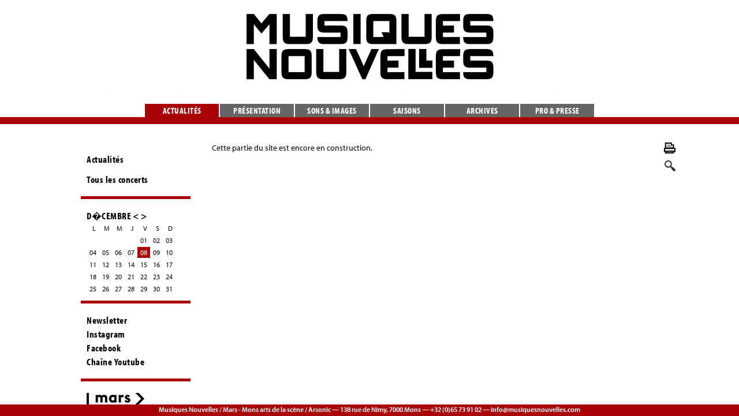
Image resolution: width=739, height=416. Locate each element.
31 (169, 288)
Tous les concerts (117, 179)
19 (105, 276)
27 (118, 288)
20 (118, 276)
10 (169, 252)
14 (131, 264)
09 (156, 252)
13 (118, 264)
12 (105, 264)
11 (92, 264)
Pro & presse (557, 110)
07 (131, 252)
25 (92, 288)
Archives (482, 110)
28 (131, 288)
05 (105, 252)
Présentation (257, 110)
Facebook (104, 348)
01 (143, 240)
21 (131, 276)
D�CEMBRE (109, 215)
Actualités (182, 110)
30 (156, 288)
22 (143, 276)
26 (105, 288)
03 (169, 240)
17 (169, 264)
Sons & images (332, 110)
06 (118, 252)
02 (156, 240)
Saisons (407, 110)
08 (143, 252)
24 (169, 276)
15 (143, 264)
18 (92, 276)
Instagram (106, 334)
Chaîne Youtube (115, 362)
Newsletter (107, 320)
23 (156, 276)
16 (156, 264)
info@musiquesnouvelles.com (535, 409)
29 (143, 288)
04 (92, 252)
